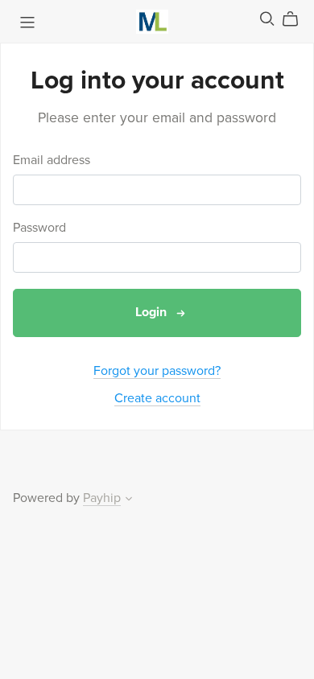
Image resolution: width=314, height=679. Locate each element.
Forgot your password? (157, 371)
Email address (51, 160)
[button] (129, 500)
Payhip (102, 498)
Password (39, 228)
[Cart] (296, 19)
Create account (157, 398)
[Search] (267, 19)
